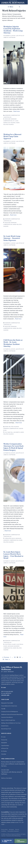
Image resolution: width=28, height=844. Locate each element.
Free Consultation (20, 841)
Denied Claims (4, 725)
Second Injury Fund (6, 728)
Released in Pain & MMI (7, 703)
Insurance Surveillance (7, 717)
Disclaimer (11, 829)
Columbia (3, 754)
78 (3, 659)
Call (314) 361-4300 (8, 841)
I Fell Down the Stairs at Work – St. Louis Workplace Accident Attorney (12, 343)
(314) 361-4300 (5, 695)
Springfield (4, 742)
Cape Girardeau (5, 745)
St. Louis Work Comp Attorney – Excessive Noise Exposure (11, 238)
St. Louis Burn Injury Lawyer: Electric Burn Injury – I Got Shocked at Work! (13, 555)
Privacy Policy (4, 829)
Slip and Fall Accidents (12, 432)
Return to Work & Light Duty (8, 720)
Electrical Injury (10, 644)
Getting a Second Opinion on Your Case (11, 723)
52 (20, 657)
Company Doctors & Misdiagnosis (9, 711)
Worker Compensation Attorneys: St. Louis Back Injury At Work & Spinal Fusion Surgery (13, 447)
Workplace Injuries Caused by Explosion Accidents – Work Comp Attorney (13, 29)
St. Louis (3, 737)
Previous (5, 657)
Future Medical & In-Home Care (9, 706)
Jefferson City (4, 748)
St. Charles (4, 751)
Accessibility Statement (13, 831)
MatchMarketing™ (16, 835)
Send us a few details (6, 778)
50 (15, 657)
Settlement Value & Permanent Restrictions (12, 714)
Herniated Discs (10, 538)
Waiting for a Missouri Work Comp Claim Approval (12, 136)
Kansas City (4, 739)
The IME (3, 708)
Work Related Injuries (12, 426)
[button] (19, 6)
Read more (16, 111)
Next (7, 659)
